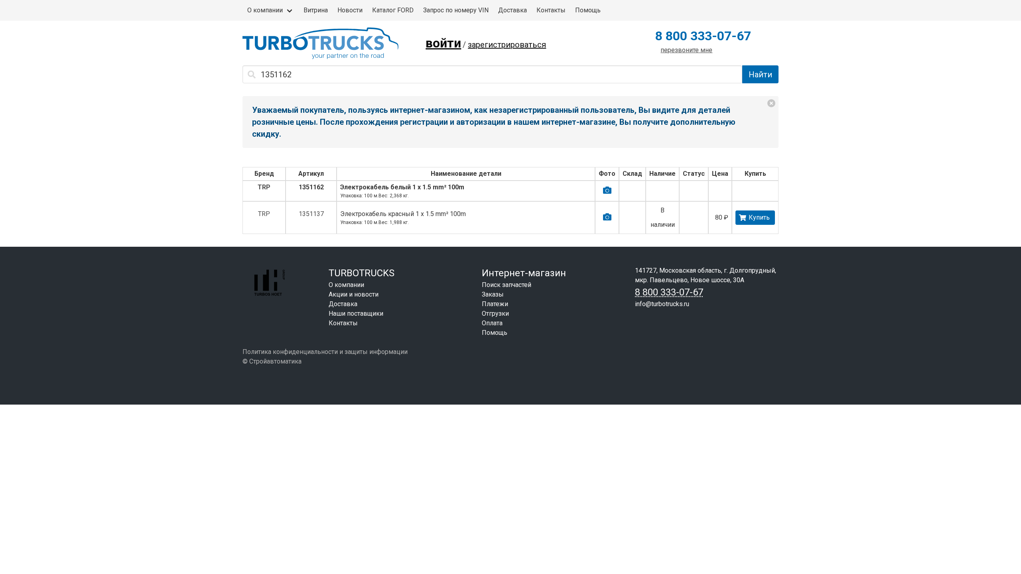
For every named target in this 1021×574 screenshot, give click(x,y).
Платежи (495, 304)
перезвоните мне (686, 50)
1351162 (311, 187)
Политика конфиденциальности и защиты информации (325, 352)
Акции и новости (353, 294)
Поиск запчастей (506, 285)
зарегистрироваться (507, 44)
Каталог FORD (393, 10)
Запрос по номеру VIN (456, 10)
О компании (265, 10)
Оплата (492, 323)
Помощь (588, 10)
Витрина (316, 10)
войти (443, 43)
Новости (350, 10)
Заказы (493, 294)
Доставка (512, 10)
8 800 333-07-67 (703, 35)
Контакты (551, 10)
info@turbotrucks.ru (662, 304)
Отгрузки (495, 313)
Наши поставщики (356, 313)
